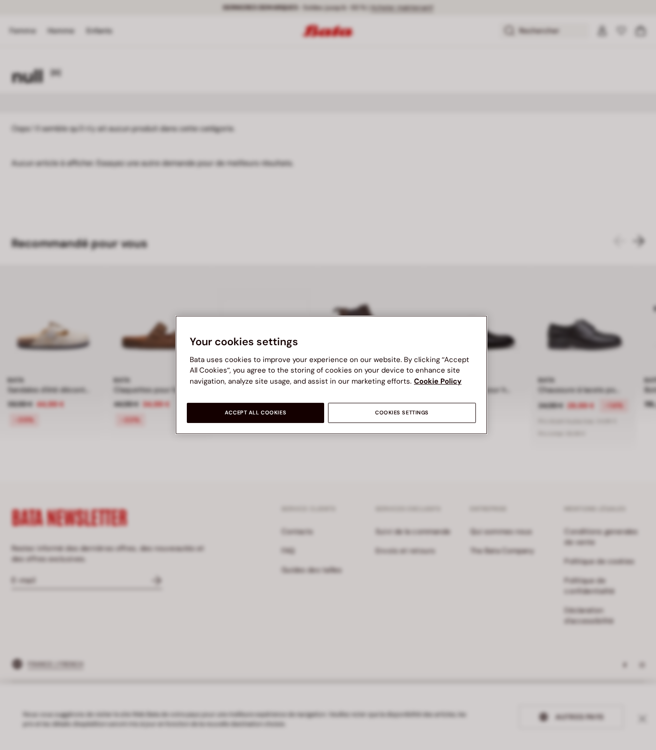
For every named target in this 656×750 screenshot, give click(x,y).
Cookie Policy (438, 381)
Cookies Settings (402, 412)
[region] (331, 375)
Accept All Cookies (255, 412)
